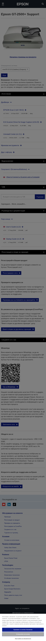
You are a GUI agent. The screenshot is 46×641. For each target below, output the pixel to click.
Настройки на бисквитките (23, 638)
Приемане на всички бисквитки (22, 629)
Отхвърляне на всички (23, 634)
